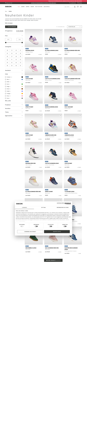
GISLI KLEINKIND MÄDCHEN (52, 248)
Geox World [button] (47, 6)
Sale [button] (19, 6)
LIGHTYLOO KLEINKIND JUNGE (52, 78)
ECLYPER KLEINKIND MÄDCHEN (72, 50)
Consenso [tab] (24, 207)
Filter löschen (19, 30)
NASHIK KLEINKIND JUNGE (51, 107)
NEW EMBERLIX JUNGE (30, 248)
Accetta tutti (57, 231)
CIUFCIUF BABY (29, 78)
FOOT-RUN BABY (69, 107)
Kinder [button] (32, 6)
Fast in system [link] (38, 6)
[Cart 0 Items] (80, 8)
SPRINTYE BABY (29, 107)
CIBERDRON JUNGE (69, 135)
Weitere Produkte (53, 260)
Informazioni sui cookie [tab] (63, 207)
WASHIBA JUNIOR (29, 50)
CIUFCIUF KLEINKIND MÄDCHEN (72, 78)
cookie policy (22, 221)
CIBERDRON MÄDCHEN (50, 135)
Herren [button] (27, 6)
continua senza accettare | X (64, 203)
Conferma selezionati (30, 231)
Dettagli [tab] (43, 207)
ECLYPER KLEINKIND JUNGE (51, 50)
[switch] (36, 226)
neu (6, 11)
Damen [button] (23, 6)
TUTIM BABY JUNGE (69, 191)
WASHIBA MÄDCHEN (30, 163)
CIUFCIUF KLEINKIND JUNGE (52, 163)
